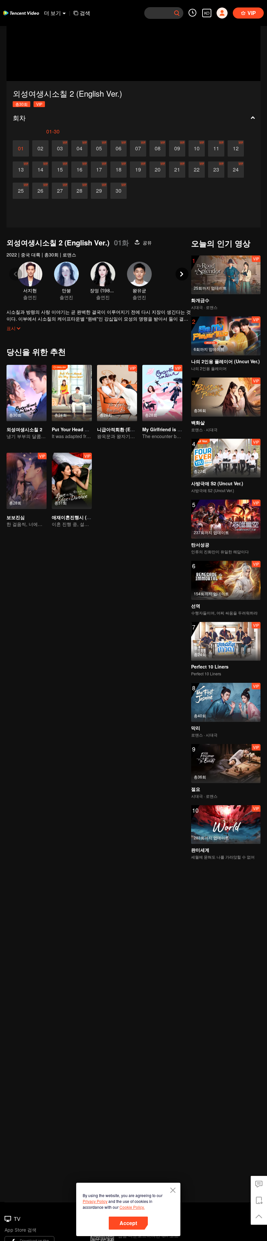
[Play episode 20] (157, 169)
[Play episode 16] (79, 169)
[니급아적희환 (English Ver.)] (117, 393)
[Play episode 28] (79, 191)
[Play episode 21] (177, 169)
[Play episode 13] (21, 169)
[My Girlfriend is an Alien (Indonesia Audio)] (162, 393)
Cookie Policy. (132, 1207)
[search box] (177, 13)
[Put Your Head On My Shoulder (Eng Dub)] (72, 393)
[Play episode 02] (40, 148)
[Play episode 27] (60, 191)
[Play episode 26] (40, 191)
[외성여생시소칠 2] (27, 393)
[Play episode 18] (118, 169)
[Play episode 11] (216, 148)
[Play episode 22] (197, 169)
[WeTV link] (21, 13)
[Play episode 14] (40, 169)
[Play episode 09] (177, 148)
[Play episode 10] (197, 148)
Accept (128, 1223)
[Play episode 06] (118, 148)
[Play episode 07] (138, 148)
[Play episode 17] (99, 169)
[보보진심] (27, 481)
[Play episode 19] (138, 169)
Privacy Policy (95, 1201)
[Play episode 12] (236, 148)
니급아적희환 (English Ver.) (126, 429)
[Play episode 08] (157, 148)
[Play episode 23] (216, 169)
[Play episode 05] (99, 148)
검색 (85, 13)
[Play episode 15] (60, 169)
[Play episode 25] (21, 191)
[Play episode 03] (60, 148)
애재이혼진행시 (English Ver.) (83, 517)
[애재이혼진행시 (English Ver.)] (72, 481)
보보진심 (16, 517)
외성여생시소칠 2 (24, 429)
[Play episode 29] (99, 191)
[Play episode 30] (118, 191)
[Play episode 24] (236, 169)
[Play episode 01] (21, 148)
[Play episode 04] (79, 148)
